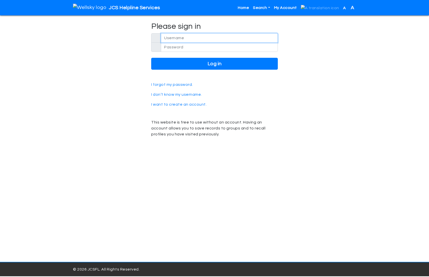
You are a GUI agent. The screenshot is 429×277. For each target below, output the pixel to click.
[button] (320, 8)
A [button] (348, 7)
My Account (285, 8)
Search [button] (260, 8)
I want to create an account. (179, 104)
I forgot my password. (172, 85)
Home (243, 8)
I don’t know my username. (176, 94)
